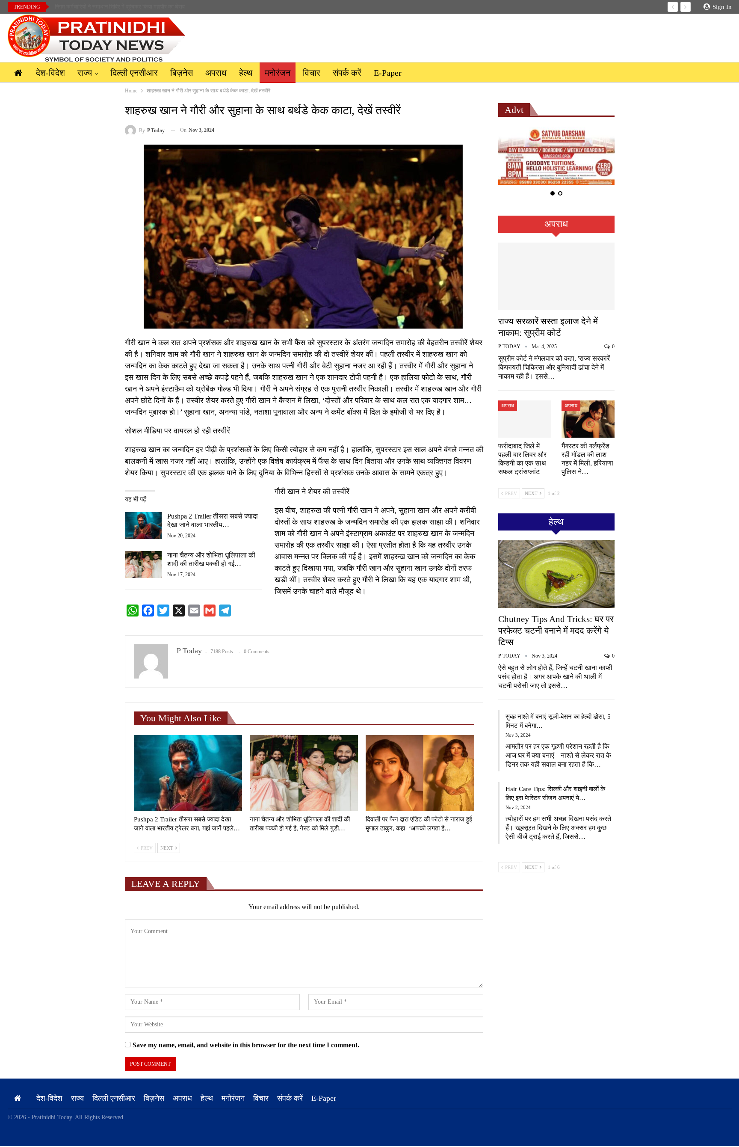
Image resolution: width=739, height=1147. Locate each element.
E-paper (388, 72)
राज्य (84, 72)
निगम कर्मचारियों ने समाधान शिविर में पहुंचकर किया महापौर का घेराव (120, 6)
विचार (311, 72)
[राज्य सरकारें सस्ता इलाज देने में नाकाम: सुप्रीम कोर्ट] (556, 276)
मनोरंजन (277, 72)
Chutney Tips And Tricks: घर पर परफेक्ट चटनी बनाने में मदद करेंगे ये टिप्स (556, 630)
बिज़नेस (181, 72)
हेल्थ (245, 72)
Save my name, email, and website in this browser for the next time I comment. (246, 1045)
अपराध (216, 72)
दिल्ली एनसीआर (134, 72)
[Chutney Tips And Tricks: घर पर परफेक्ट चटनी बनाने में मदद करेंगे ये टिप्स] (556, 574)
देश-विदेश (50, 72)
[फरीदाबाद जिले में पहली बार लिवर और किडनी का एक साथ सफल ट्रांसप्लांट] (524, 419)
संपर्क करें (347, 72)
